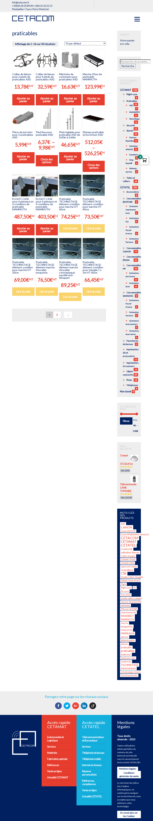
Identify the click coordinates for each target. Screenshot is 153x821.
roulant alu (126, 661)
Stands (130, 130)
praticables (127, 650)
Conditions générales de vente (129, 774)
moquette (127, 626)
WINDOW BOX (128, 668)
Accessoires (133, 192)
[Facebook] (59, 705)
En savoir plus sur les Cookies (129, 814)
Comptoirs (133, 154)
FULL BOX (126, 595)
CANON (126, 527)
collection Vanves (130, 552)
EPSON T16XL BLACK (130, 580)
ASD (131, 105)
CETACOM (129, 538)
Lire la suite (70, 228)
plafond (124, 636)
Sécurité (131, 125)
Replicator (126, 654)
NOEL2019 (126, 630)
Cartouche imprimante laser (132, 209)
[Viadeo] (93, 705)
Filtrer (126, 421)
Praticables (132, 101)
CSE (124, 573)
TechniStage (134, 119)
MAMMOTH (134, 112)
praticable (126, 647)
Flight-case (132, 94)
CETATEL (125, 187)
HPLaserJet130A (129, 609)
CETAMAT (125, 90)
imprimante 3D (128, 612)
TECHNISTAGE (129, 664)
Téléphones (132, 385)
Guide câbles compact (131, 598)
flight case (126, 587)
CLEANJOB (126, 549)
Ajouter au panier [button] (23, 100)
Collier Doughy (128, 556)
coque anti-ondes (129, 566)
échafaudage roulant (131, 672)
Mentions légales (127, 768)
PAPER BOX (127, 633)
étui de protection (129, 675)
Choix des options (47, 161)
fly (134, 587)
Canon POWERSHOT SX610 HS (135, 534)
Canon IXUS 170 (128, 531)
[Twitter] (67, 705)
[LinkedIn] (84, 705)
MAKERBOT (127, 616)
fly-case (125, 591)
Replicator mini (128, 658)
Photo (129, 380)
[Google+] (76, 705)
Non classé (125, 391)
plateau (124, 644)
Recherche (127, 65)
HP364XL (125, 605)
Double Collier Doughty (132, 577)
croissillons (127, 570)
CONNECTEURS (128, 559)
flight (123, 584)
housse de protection (131, 602)
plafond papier (128, 640)
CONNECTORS (127, 563)
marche (124, 623)
